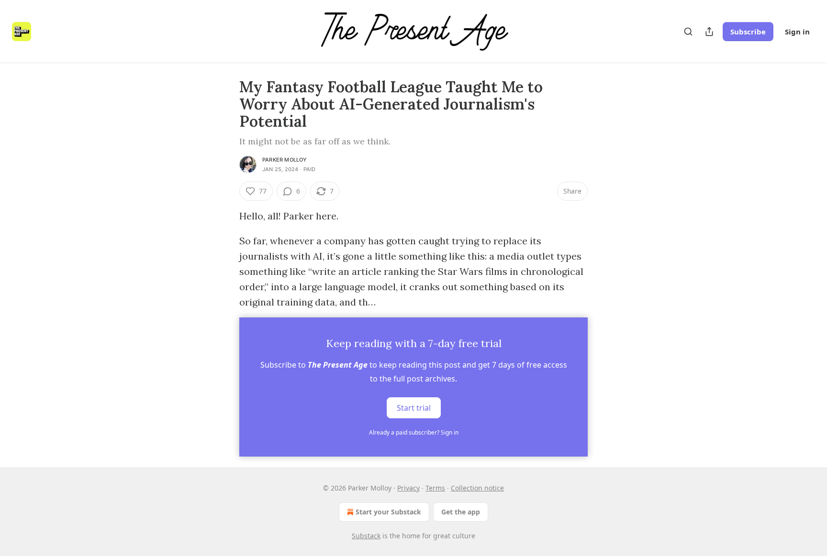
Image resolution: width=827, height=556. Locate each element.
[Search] (688, 31)
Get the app (460, 511)
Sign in (797, 31)
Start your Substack (388, 511)
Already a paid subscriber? (413, 432)
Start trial (414, 408)
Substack (366, 535)
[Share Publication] (709, 31)
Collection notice (477, 487)
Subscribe (748, 31)
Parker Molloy (284, 159)
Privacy (408, 487)
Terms (435, 487)
